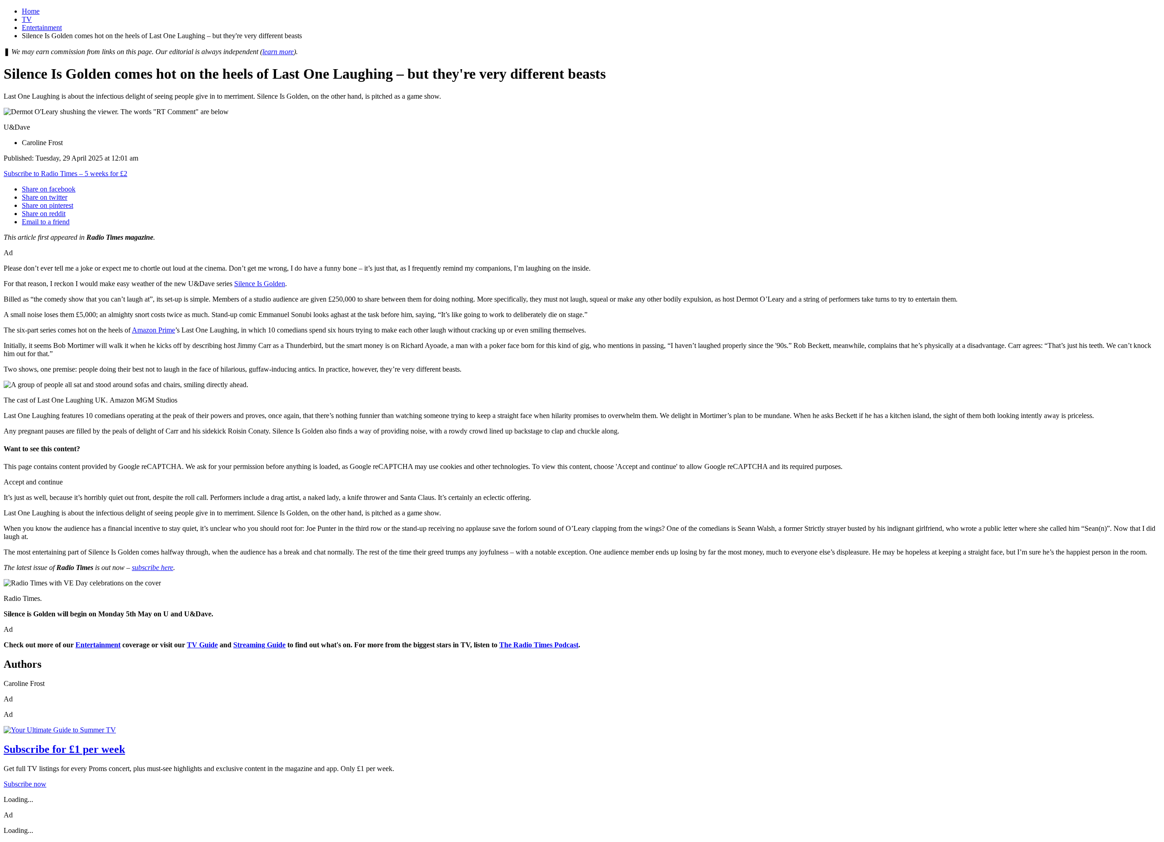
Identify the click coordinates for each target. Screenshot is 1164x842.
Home (31, 11)
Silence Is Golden (259, 283)
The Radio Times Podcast (538, 645)
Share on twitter (44, 197)
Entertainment (42, 27)
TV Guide (202, 645)
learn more (278, 51)
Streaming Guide (259, 645)
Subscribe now (25, 784)
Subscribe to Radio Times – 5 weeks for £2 (65, 173)
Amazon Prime (153, 330)
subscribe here (152, 567)
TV (27, 19)
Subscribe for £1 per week (64, 749)
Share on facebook (48, 189)
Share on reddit (43, 213)
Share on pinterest (47, 205)
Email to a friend (46, 222)
